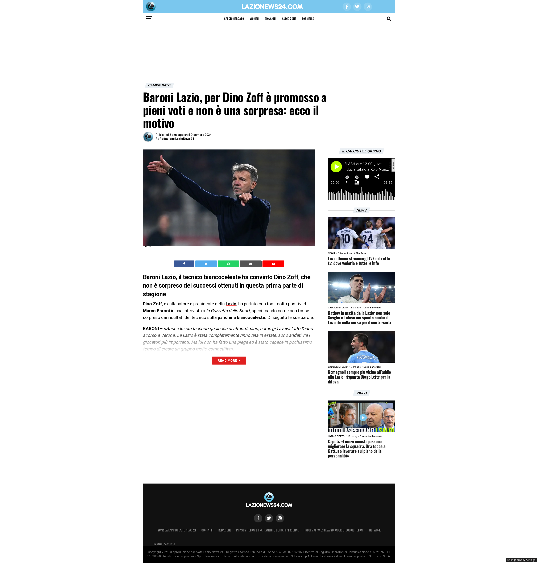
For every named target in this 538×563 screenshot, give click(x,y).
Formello (308, 18)
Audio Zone (289, 18)
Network (375, 530)
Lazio (231, 303)
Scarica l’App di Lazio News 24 (176, 530)
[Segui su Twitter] (269, 518)
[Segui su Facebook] (258, 518)
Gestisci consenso (164, 544)
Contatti (207, 530)
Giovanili (270, 18)
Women (254, 18)
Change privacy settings (521, 560)
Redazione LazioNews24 (177, 138)
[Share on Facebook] (184, 263)
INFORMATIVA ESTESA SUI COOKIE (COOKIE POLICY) (334, 530)
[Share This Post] (229, 263)
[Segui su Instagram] (280, 518)
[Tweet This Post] (206, 263)
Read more (227, 360)
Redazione (224, 530)
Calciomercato (234, 18)
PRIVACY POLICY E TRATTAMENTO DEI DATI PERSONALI (267, 530)
